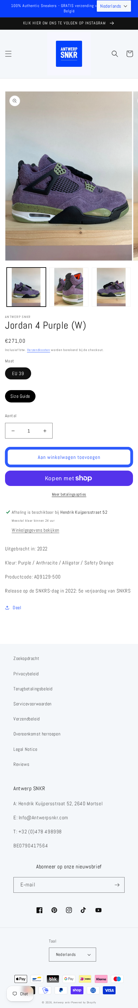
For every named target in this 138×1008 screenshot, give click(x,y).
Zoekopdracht (26, 658)
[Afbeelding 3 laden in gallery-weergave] (111, 287)
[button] (8, 53)
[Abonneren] (117, 885)
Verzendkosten (38, 350)
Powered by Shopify (83, 1002)
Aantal (10, 415)
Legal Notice (25, 749)
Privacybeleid (26, 674)
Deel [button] (17, 608)
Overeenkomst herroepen (36, 734)
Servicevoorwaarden (32, 704)
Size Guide (20, 396)
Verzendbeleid (26, 719)
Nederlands (66, 954)
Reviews (21, 764)
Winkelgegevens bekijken (35, 530)
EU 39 (18, 373)
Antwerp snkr (62, 1002)
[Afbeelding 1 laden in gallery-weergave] (26, 287)
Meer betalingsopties (69, 494)
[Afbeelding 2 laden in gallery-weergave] (68, 287)
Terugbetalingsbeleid (33, 689)
